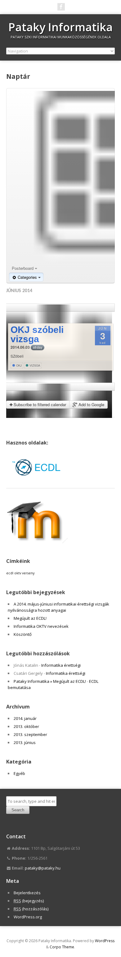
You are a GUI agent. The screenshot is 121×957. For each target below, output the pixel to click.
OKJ (18, 365)
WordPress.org (28, 917)
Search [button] (17, 810)
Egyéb (19, 773)
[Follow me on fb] (61, 7)
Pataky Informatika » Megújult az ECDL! (50, 681)
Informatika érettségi (61, 665)
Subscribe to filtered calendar (39, 404)
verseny (28, 573)
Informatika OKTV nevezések (41, 626)
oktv (17, 573)
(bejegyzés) (29, 901)
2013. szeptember (30, 734)
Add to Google (90, 404)
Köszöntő (23, 634)
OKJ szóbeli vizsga (37, 334)
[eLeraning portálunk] (37, 542)
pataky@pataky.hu (42, 868)
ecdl (9, 573)
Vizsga (34, 365)
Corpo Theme (62, 947)
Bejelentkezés (27, 892)
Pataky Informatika (60, 27)
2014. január (25, 718)
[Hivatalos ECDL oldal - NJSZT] (37, 482)
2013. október (26, 726)
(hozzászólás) (31, 909)
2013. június (25, 742)
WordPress (104, 940)
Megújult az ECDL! (30, 618)
